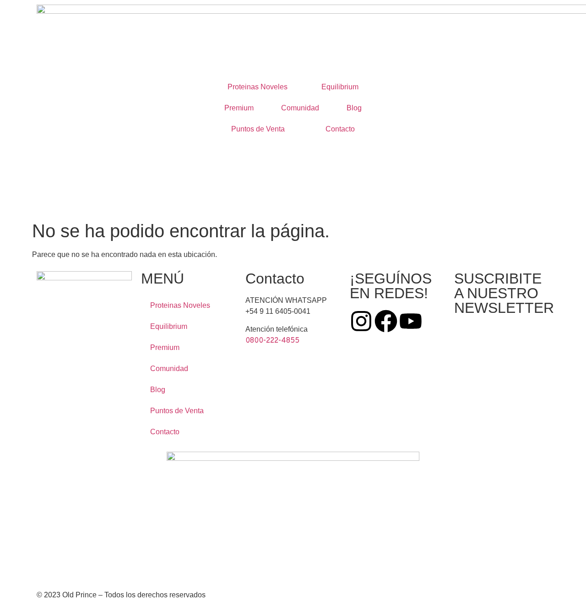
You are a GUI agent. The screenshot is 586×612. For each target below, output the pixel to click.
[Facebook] (385, 321)
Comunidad (300, 108)
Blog (354, 108)
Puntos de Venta (258, 129)
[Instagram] (361, 321)
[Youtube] (410, 321)
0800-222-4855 (272, 340)
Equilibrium (339, 87)
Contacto (340, 129)
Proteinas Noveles (258, 87)
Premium (239, 108)
